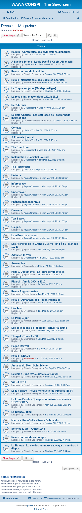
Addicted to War (21, 255)
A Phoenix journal (22, 137)
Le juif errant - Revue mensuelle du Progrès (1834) (42, 390)
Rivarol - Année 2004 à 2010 (28, 281)
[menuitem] (11, 12)
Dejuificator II (30, 64)
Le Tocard (18, 30)
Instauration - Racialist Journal (30, 157)
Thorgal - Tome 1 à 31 (24, 336)
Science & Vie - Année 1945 (28, 428)
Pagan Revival (20, 345)
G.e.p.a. (16, 227)
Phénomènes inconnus (25, 201)
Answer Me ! (18, 263)
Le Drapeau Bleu (21, 411)
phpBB (30, 505)
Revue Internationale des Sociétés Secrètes (37, 79)
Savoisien (29, 358)
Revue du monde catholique (28, 437)
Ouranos (16, 210)
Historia (16, 175)
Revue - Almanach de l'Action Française (35, 299)
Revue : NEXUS (20, 355)
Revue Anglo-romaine (24, 291)
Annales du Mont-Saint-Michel (29, 365)
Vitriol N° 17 (18, 382)
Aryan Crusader (31, 178)
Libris (26, 54)
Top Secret (17, 218)
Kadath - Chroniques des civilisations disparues (40, 51)
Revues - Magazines (19, 26)
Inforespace (18, 183)
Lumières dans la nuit (24, 235)
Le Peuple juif (19, 317)
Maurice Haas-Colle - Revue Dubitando (35, 420)
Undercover (18, 192)
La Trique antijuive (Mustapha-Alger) (33, 88)
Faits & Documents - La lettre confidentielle (37, 271)
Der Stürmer (18, 105)
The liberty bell (20, 166)
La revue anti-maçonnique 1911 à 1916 (34, 96)
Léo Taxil (16, 308)
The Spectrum (20, 147)
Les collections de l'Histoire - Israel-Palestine (39, 327)
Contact (16, 127)
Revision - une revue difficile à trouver (34, 373)
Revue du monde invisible (27, 71)
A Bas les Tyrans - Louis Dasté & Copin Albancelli (42, 61)
